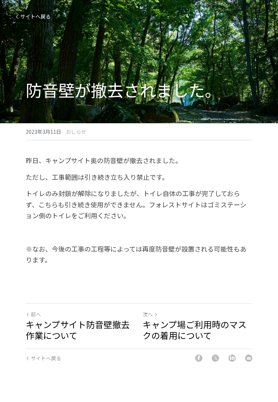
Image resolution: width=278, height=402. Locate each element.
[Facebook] (198, 358)
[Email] (248, 358)
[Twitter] (215, 358)
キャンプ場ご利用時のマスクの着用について (195, 330)
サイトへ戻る (35, 16)
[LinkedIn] (232, 358)
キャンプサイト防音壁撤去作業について (78, 330)
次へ (148, 314)
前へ (36, 314)
